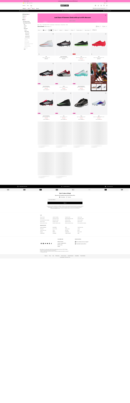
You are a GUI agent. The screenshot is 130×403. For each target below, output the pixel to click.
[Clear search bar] (106, 8)
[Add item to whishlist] (53, 34)
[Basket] (106, 5)
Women (24, 5)
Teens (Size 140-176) (46, 24)
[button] (98, 26)
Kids (31, 5)
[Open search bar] (93, 8)
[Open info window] (106, 1)
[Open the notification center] (101, 5)
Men (28, 5)
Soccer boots (63, 24)
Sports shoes (58, 24)
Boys (41, 24)
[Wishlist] (104, 5)
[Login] (98, 5)
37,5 (67, 24)
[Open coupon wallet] (95, 5)
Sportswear (52, 24)
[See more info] (46, 60)
